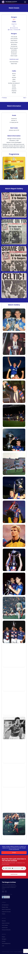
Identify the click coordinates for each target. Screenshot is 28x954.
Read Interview (14, 874)
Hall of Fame (4, 927)
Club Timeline (5, 925)
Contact (3, 941)
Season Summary (5, 923)
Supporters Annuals (6, 911)
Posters (3, 913)
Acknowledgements (6, 943)
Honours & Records (6, 929)
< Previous (4, 97)
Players (3, 936)
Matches (4, 920)
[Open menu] (25, 2)
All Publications (5, 904)
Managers (4, 939)
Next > (25, 97)
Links (3, 945)
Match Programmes (6, 909)
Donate (14, 852)
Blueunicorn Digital (22, 951)
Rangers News (5, 907)
